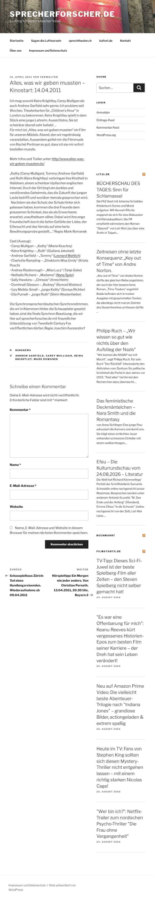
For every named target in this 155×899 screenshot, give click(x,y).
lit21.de (103, 174)
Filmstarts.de (108, 551)
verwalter (49, 77)
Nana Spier (65, 275)
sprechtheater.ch (80, 40)
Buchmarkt (105, 535)
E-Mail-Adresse (23, 486)
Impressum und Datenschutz (48, 50)
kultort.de (105, 40)
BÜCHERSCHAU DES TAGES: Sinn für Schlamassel (118, 190)
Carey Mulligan (59, 355)
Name (15, 465)
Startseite (16, 40)
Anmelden (103, 112)
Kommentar (20, 410)
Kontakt (125, 40)
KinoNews (23, 350)
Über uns (15, 50)
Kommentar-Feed (107, 127)
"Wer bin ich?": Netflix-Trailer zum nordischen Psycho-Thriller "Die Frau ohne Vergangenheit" (119, 824)
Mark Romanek (46, 359)
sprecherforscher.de (62, 14)
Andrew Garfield (29, 355)
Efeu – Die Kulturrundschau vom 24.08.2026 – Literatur (119, 468)
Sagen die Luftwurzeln (46, 40)
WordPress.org (106, 135)
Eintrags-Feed (105, 120)
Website (16, 507)
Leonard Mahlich (67, 256)
